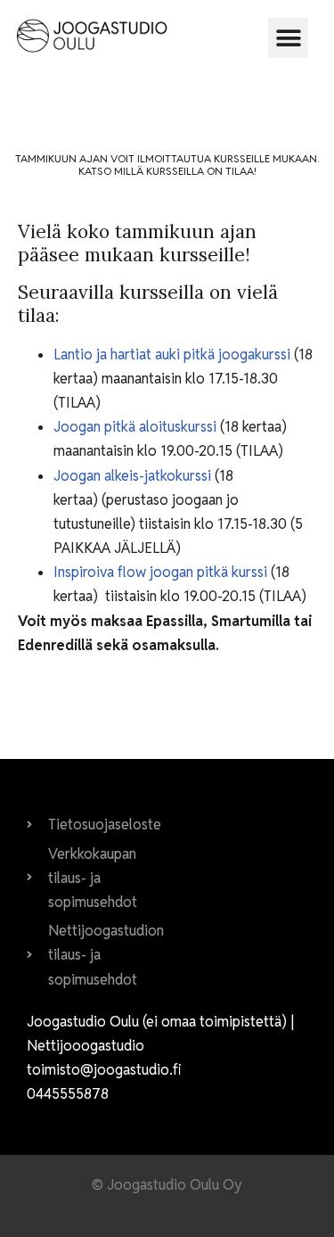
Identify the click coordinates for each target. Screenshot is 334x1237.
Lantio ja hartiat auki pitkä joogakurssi (173, 354)
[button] (288, 38)
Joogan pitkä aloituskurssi (136, 426)
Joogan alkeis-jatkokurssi (134, 475)
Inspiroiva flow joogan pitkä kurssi (162, 572)
